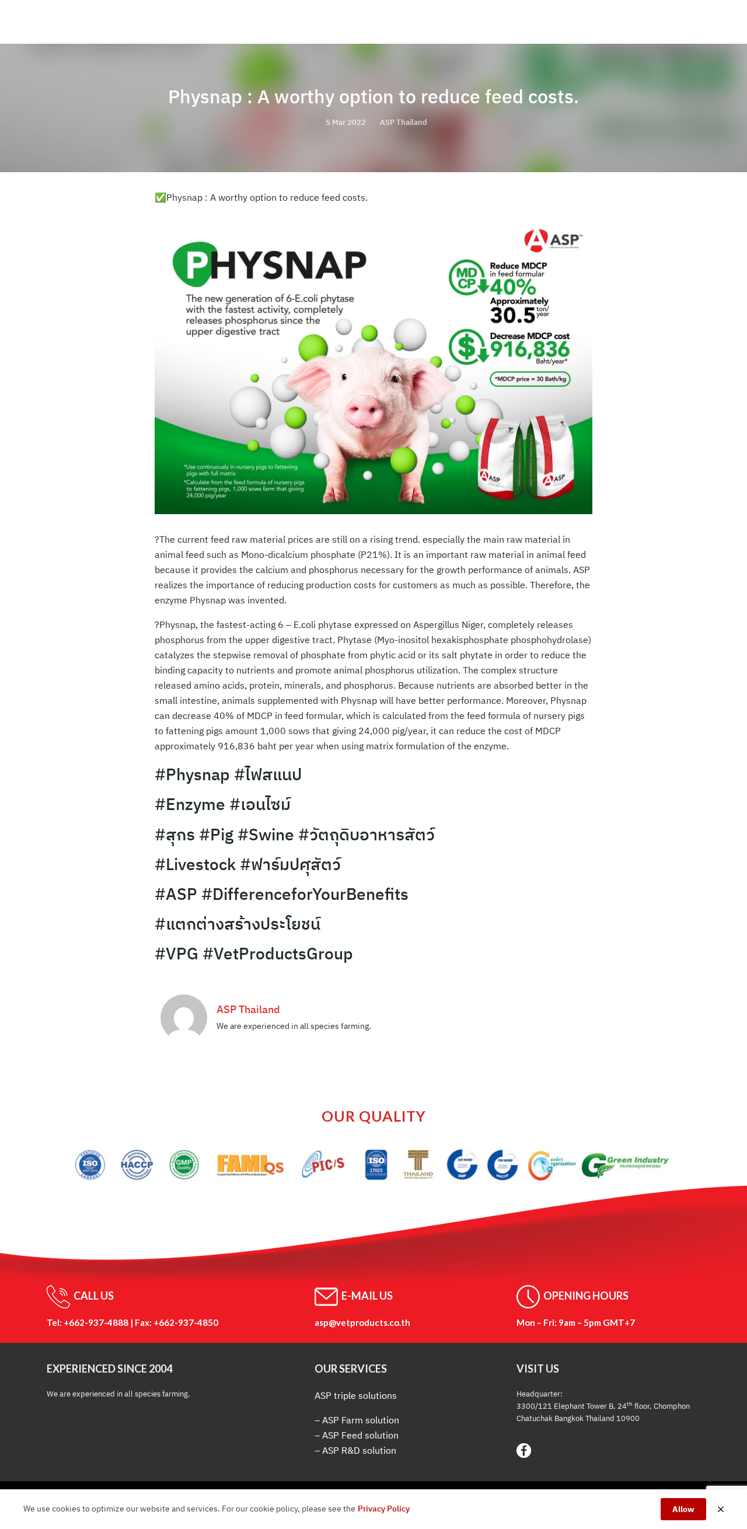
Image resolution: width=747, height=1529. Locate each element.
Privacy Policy (384, 1508)
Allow (683, 1509)
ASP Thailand (403, 122)
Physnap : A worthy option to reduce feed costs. (373, 96)
